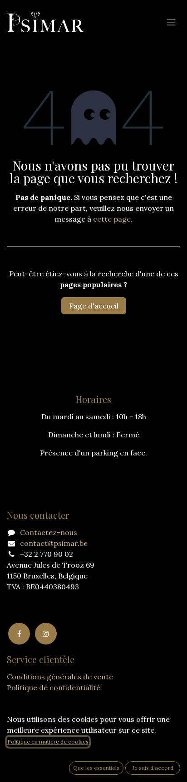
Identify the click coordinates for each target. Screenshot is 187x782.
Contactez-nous (48, 532)
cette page (112, 218)
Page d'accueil (93, 305)
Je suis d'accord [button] (153, 767)
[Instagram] (46, 634)
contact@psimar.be (54, 543)
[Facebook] (19, 634)
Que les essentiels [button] (96, 767)
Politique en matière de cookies (48, 741)
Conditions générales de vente (60, 676)
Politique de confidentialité (53, 687)
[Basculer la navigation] (171, 21)
